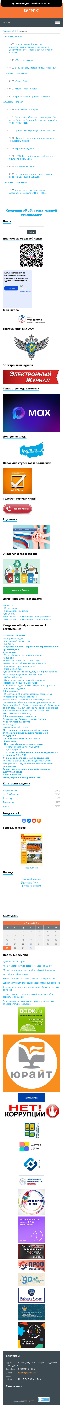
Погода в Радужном (31, 879)
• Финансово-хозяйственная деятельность (24, 663)
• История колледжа (13, 638)
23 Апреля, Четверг (13, 101)
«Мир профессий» (24, 60)
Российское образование (15, 974)
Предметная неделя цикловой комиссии (35, 130)
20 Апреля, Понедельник (15, 182)
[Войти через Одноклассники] (39, 821)
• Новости (8, 605)
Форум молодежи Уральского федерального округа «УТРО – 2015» (27, 191)
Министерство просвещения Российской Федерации (29, 970)
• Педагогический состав (15, 727)
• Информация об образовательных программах (27, 694)
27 (7, 948)
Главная (7, 31)
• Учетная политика (13, 668)
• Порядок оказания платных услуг (21, 746)
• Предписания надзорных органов (20, 682)
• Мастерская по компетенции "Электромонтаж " (27, 616)
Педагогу (7, 798)
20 (7, 944)
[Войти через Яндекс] (34, 821)
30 (31, 948)
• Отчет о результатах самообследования (24, 680)
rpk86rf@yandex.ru (27, 1372)
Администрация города (14, 961)
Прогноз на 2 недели (31, 885)
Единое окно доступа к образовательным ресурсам (29, 978)
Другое (6, 806)
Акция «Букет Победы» (26, 88)
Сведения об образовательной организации (31, 212)
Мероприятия (10, 790)
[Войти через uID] (24, 821)
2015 (15, 31)
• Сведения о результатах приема (20, 696)
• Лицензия (8, 657)
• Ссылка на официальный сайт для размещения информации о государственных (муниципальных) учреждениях (28, 763)
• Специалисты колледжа (15, 610)
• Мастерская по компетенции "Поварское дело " (27, 619)
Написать (11, 288)
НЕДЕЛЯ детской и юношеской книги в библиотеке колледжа (31, 157)
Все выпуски (31, 867)
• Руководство (10, 724)
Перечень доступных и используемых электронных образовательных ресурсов (28, 1002)
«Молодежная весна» (25, 166)
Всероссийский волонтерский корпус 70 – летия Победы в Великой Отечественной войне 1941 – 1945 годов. (33, 120)
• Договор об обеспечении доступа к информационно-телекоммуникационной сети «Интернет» (30, 673)
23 (31, 944)
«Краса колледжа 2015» (27, 148)
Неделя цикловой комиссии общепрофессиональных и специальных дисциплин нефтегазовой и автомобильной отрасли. (31, 48)
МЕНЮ (6, 22)
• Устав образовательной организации (22, 655)
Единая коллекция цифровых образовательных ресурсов (31, 982)
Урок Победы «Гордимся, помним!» (32, 96)
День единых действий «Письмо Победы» (35, 67)
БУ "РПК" (31, 10)
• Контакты (8, 643)
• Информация (10, 608)
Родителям (8, 802)
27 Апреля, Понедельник (15, 73)
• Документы (9, 613)
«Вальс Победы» (23, 81)
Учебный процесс (12, 794)
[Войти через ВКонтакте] (29, 821)
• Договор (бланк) (12, 749)
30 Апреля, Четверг (13, 36)
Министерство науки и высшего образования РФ (27, 965)
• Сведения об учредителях (16, 641)
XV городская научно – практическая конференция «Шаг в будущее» (30, 175)
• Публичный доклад (13, 677)
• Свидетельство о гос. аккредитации (21, 660)
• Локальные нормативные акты (19, 666)
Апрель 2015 (31, 923)
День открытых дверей (26, 109)
